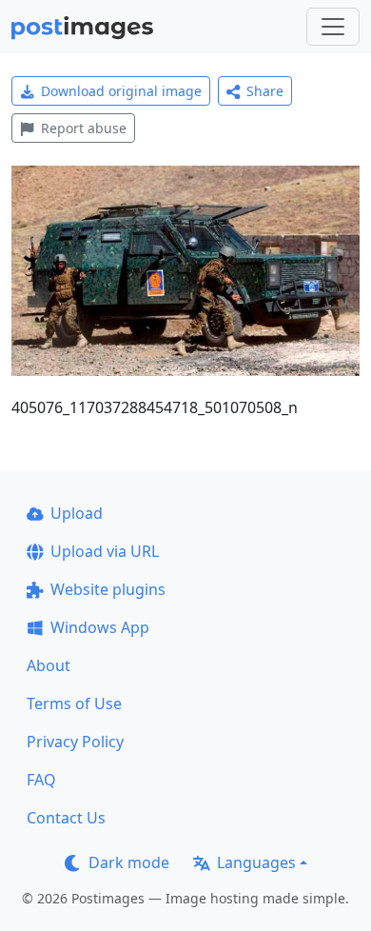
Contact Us (66, 817)
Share (264, 91)
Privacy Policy (75, 741)
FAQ (41, 779)
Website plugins (108, 589)
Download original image (121, 91)
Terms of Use (74, 703)
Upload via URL (104, 551)
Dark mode (128, 862)
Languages (256, 862)
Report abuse (84, 128)
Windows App (99, 627)
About (48, 665)
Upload (76, 513)
